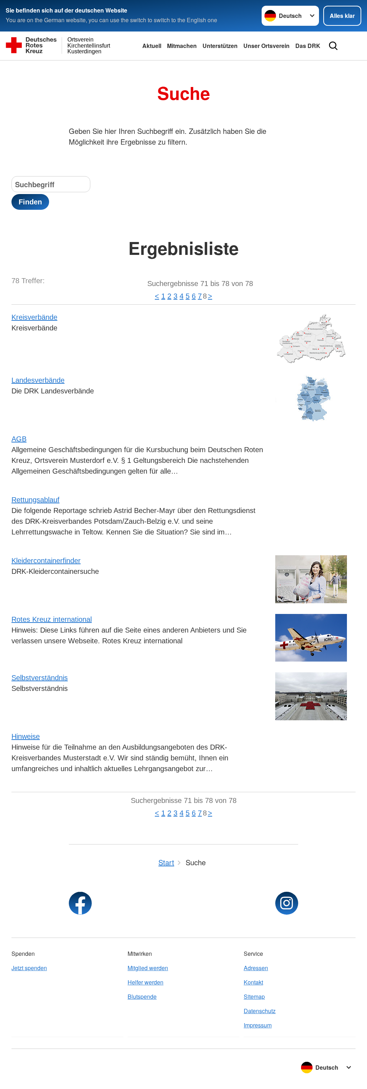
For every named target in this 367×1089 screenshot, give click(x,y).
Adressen (256, 968)
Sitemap (254, 996)
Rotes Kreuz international (51, 619)
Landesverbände (38, 380)
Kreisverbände (34, 317)
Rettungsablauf (35, 500)
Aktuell (151, 46)
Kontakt (253, 982)
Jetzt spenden (29, 968)
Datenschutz (260, 1011)
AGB (19, 439)
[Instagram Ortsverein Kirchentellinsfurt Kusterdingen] (286, 903)
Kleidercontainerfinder (46, 561)
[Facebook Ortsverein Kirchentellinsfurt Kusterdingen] (80, 903)
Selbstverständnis (39, 678)
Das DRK (307, 46)
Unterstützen (220, 46)
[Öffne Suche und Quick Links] (333, 46)
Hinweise (25, 736)
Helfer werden (145, 982)
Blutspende (142, 996)
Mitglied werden (148, 968)
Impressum (258, 1025)
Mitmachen (182, 46)
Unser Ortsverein (266, 46)
